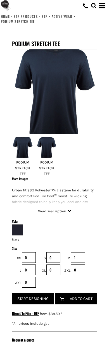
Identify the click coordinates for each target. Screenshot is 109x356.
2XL (67, 270)
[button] (93, 5)
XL (44, 270)
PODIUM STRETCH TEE (22, 168)
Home (5, 16)
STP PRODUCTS (25, 16)
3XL (18, 283)
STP (45, 16)
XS (19, 258)
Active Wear (62, 16)
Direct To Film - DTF (25, 313)
